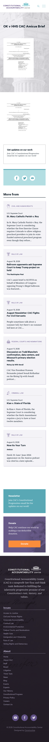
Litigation (7, 670)
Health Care (8, 633)
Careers (6, 701)
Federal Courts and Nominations (16, 630)
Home (5, 656)
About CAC (8, 660)
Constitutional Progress (13, 694)
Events (6, 684)
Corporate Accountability (13, 619)
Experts (6, 687)
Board (5, 666)
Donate (24, 543)
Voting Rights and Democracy (15, 643)
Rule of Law (8, 640)
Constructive (30, 730)
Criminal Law (8, 623)
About (7, 651)
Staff (5, 663)
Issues (7, 607)
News (5, 677)
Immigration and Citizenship (14, 637)
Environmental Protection (13, 626)
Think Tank (7, 673)
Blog (5, 680)
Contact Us (8, 704)
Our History (8, 690)
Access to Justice (10, 613)
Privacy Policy (9, 697)
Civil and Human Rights (12, 616)
